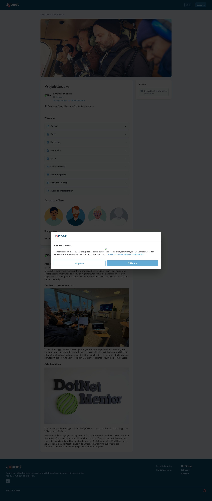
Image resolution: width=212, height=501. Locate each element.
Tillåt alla (132, 263)
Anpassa (79, 263)
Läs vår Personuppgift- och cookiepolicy (125, 254)
